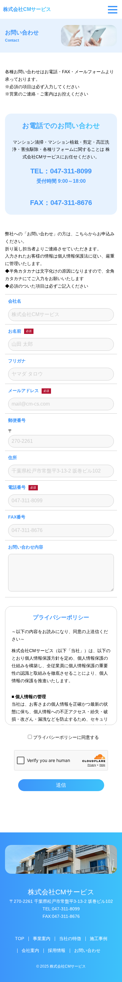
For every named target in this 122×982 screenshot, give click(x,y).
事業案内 (41, 938)
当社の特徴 (70, 938)
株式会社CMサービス (27, 9)
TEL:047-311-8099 (61, 908)
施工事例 (98, 938)
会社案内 (30, 950)
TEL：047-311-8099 (61, 171)
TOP (19, 938)
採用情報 (56, 950)
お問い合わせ (87, 950)
